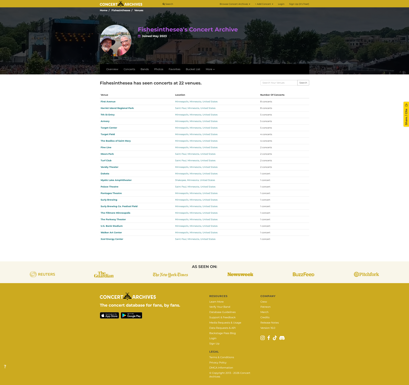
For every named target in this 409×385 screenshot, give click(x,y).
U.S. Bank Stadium (112, 226)
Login (281, 4)
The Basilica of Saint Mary (116, 140)
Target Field (108, 134)
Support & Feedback (222, 317)
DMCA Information (221, 367)
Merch (264, 312)
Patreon (265, 306)
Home (103, 10)
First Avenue (108, 101)
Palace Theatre (109, 186)
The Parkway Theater (113, 219)
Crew (263, 301)
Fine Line (106, 147)
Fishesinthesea (121, 10)
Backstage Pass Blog (222, 333)
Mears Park (107, 153)
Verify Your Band (219, 306)
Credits (265, 317)
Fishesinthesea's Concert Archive (188, 29)
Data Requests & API (222, 327)
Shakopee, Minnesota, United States (195, 180)
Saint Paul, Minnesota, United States (195, 108)
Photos (158, 69)
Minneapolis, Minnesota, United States (196, 101)
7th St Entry (108, 114)
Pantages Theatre (111, 193)
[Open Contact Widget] (5, 367)
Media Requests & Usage (225, 322)
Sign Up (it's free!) (299, 4)
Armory (105, 121)
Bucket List (193, 69)
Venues (138, 10)
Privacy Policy (218, 362)
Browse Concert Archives (234, 4)
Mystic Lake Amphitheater (116, 180)
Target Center (109, 127)
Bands (145, 69)
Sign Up (214, 343)
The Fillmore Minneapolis (115, 212)
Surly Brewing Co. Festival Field (119, 206)
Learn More (216, 301)
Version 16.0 (267, 327)
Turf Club (106, 160)
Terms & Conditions (221, 357)
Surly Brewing (109, 199)
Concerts (129, 69)
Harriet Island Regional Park (117, 108)
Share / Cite (406, 116)
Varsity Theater (109, 167)
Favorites (174, 69)
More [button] (209, 69)
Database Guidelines (222, 312)
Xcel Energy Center (112, 239)
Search (169, 4)
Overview (112, 69)
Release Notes (269, 322)
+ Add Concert (263, 4)
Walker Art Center (111, 232)
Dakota (105, 173)
